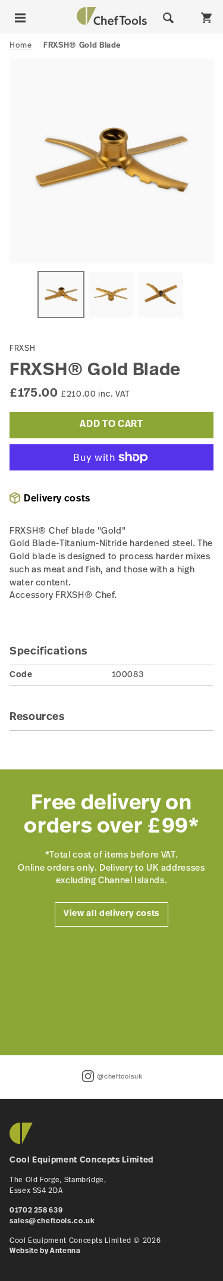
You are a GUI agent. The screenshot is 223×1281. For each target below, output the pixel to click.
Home (21, 45)
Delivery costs (57, 499)
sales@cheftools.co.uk (52, 1221)
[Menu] (20, 18)
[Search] (168, 18)
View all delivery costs (111, 913)
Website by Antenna (45, 1251)
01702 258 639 (36, 1210)
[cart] (206, 18)
